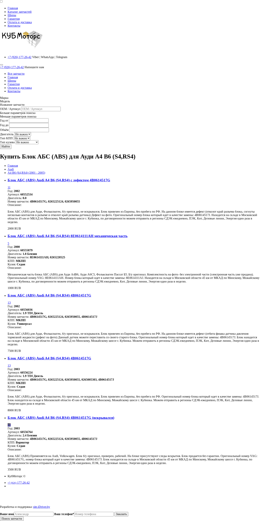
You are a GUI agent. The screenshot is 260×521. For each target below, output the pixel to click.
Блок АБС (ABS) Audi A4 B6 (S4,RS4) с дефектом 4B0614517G (59, 180)
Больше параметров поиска (17, 112)
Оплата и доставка (20, 22)
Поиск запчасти (12, 518)
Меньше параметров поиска (18, 116)
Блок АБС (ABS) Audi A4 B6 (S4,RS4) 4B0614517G (49, 295)
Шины (12, 15)
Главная (13, 8)
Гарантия (14, 18)
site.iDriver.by (41, 506)
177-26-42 (19, 482)
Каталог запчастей (20, 11)
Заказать (121, 514)
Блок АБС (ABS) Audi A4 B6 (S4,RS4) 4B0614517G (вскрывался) (61, 418)
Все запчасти (16, 73)
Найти (6, 146)
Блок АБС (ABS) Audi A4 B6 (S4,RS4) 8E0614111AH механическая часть (68, 236)
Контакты (14, 25)
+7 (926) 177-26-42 (19, 57)
